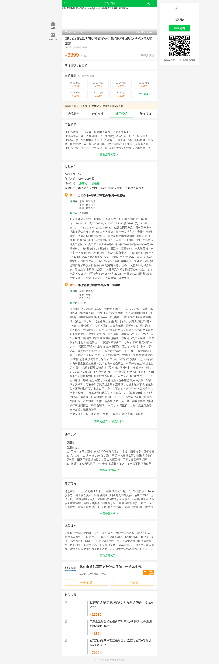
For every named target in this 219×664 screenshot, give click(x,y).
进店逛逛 (132, 582)
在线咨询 (179, 28)
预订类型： (76, 65)
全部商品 (86, 582)
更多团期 (143, 94)
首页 (53, 28)
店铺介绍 (53, 39)
